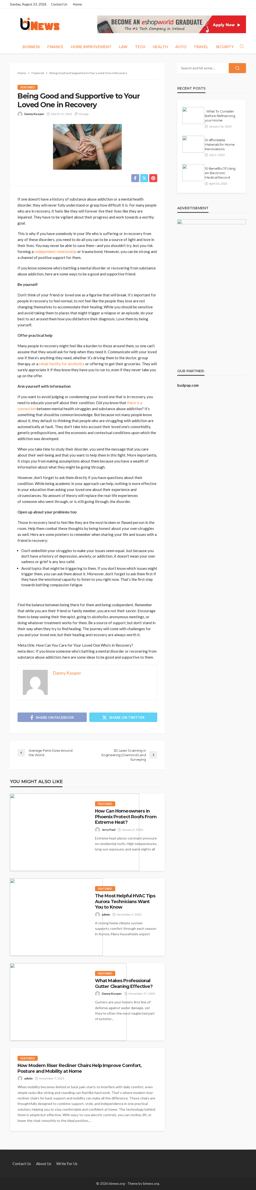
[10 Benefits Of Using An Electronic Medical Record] (193, 172)
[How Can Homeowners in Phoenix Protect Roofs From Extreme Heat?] (74, 832)
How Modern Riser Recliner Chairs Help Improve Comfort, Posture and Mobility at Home (80, 1068)
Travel (201, 46)
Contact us (59, 4)
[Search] (242, 46)
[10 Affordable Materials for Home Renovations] (193, 144)
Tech (140, 46)
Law (123, 46)
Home (77, 4)
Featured (27, 87)
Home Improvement (91, 46)
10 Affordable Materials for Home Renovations (219, 144)
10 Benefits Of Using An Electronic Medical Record (220, 172)
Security (225, 46)
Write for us (67, 1163)
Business (31, 46)
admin (106, 914)
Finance (55, 46)
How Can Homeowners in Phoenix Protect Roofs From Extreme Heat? (125, 816)
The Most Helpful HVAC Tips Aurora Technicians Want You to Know (125, 901)
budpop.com (188, 385)
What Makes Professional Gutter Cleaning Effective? (123, 983)
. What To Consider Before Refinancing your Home (220, 115)
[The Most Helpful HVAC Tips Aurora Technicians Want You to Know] (56, 917)
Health (160, 46)
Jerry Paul (108, 830)
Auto (180, 46)
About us (43, 1163)
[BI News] (40, 24)
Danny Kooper (34, 114)
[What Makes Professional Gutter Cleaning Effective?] (68, 1002)
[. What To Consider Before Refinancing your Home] (193, 115)
